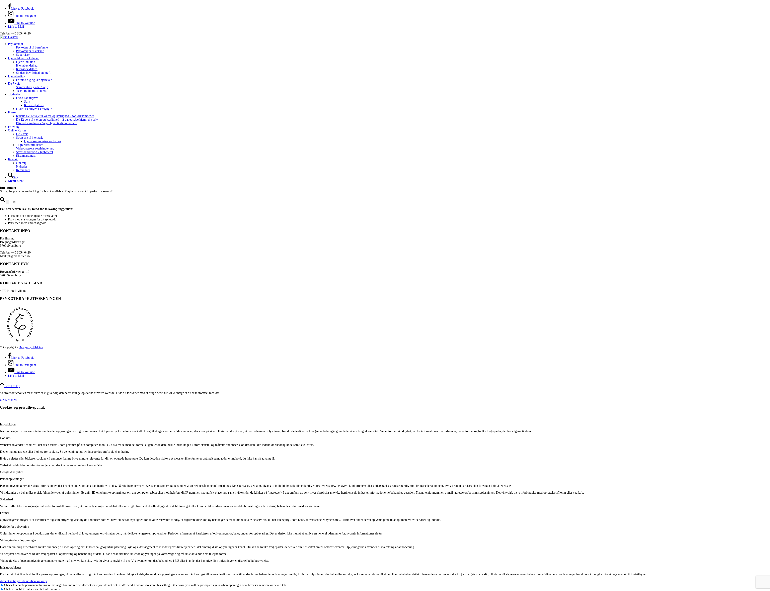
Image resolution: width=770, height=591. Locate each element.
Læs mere (11, 399)
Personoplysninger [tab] (11, 479)
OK (2, 399)
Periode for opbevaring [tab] (14, 526)
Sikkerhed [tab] (6, 499)
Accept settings (9, 581)
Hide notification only (33, 581)
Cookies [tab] (5, 438)
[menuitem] (389, 49)
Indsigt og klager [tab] (10, 567)
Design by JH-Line (31, 347)
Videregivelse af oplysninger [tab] (18, 540)
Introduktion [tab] (8, 424)
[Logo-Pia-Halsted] (9, 37)
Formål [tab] (4, 513)
